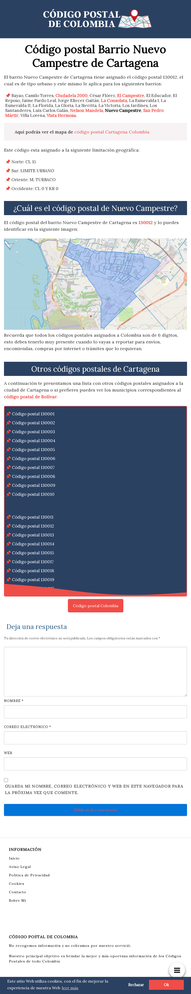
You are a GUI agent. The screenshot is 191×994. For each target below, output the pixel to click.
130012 (146, 222)
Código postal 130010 (33, 494)
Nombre (14, 701)
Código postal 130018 (33, 570)
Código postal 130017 (33, 561)
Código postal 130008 (33, 476)
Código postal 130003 (33, 431)
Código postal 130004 (33, 440)
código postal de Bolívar (30, 396)
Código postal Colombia (95, 605)
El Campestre (130, 95)
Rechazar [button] (136, 985)
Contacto (17, 892)
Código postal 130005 (33, 449)
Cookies (16, 883)
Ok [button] (166, 985)
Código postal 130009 (33, 485)
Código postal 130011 (32, 517)
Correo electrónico (27, 727)
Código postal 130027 (33, 588)
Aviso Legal (20, 866)
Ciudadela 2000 (71, 95)
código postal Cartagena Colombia (111, 132)
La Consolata (114, 100)
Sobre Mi (17, 900)
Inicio (14, 858)
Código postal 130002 (33, 423)
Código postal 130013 (33, 535)
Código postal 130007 (33, 467)
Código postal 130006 (33, 458)
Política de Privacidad (29, 875)
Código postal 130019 (33, 579)
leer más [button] (70, 987)
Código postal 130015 (33, 553)
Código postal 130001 (33, 414)
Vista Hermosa (61, 115)
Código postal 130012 (33, 526)
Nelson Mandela (86, 110)
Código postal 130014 (33, 544)
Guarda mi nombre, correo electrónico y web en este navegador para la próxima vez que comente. (94, 789)
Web (8, 753)
